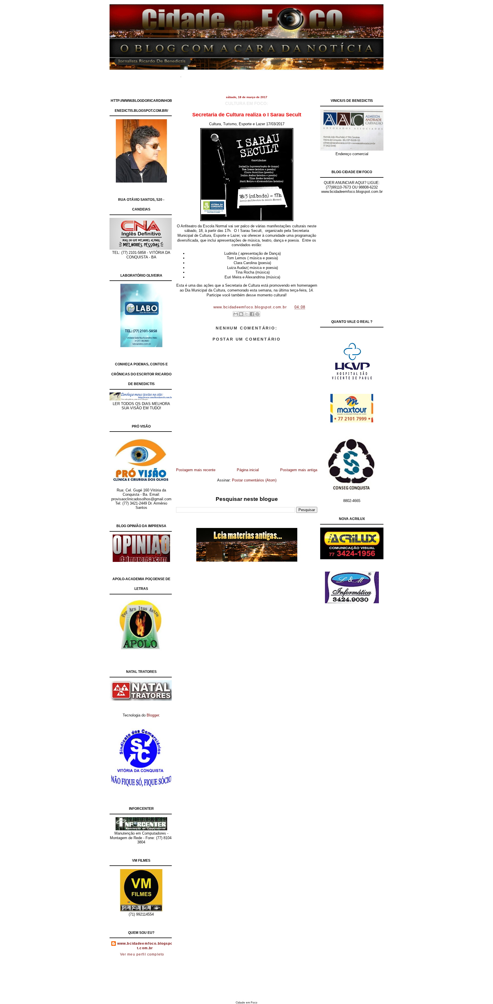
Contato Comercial (297, 74)
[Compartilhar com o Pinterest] (257, 314)
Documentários (219, 74)
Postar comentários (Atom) (254, 480)
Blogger (153, 715)
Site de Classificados (257, 74)
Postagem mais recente (195, 470)
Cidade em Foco (246, 1002)
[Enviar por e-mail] (236, 314)
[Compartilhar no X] (246, 314)
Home (195, 74)
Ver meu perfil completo (142, 954)
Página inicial (248, 470)
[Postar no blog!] (241, 314)
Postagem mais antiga (298, 470)
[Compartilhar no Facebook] (252, 314)
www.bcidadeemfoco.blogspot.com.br (145, 946)
